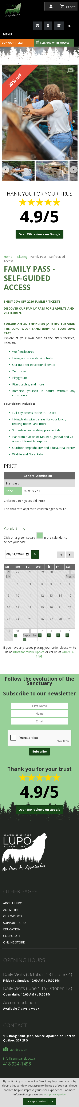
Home (8, 257)
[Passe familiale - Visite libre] (40, 112)
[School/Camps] (59, 25)
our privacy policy (55, 1094)
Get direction (18, 1050)
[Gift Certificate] (37, 25)
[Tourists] (48, 25)
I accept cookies (36, 1101)
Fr (69, 25)
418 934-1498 (17, 1064)
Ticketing (21, 257)
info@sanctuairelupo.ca (28, 652)
